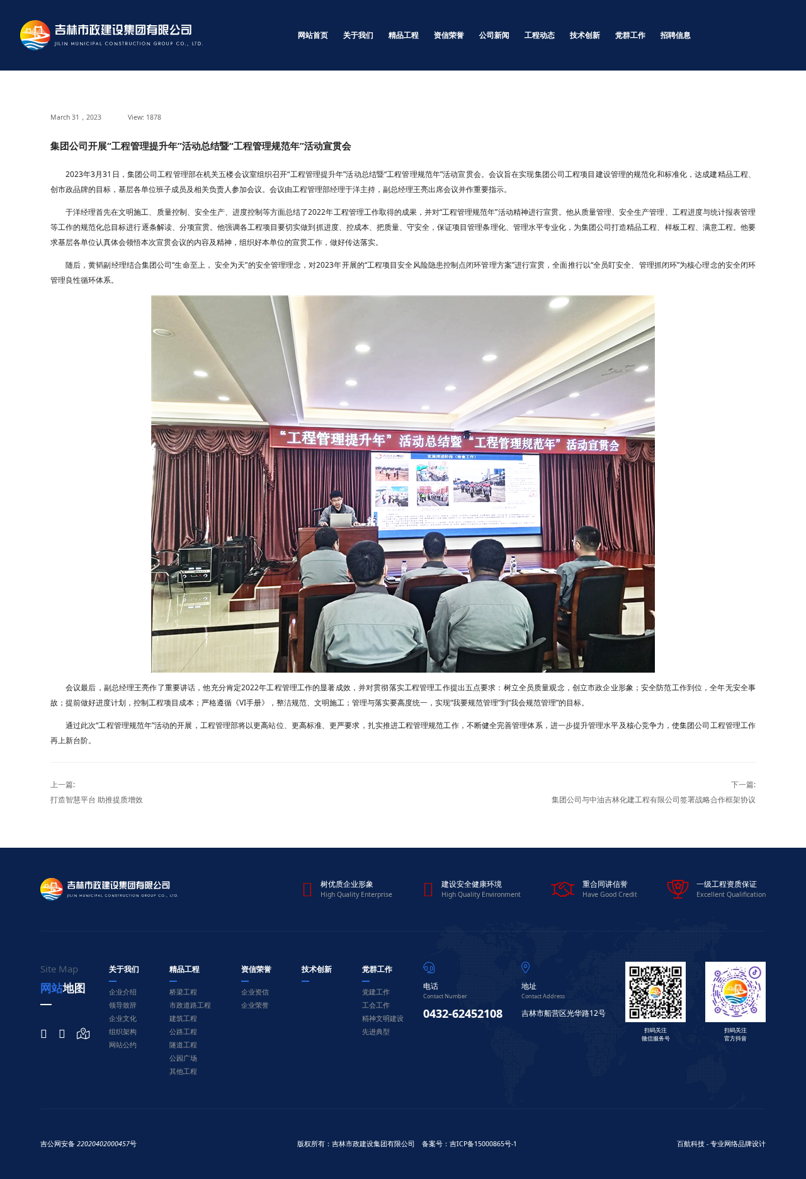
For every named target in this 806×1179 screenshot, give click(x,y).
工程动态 (540, 35)
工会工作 (376, 1005)
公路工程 (183, 1031)
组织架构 (123, 1031)
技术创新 (585, 35)
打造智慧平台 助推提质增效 (96, 799)
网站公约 (123, 1044)
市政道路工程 (190, 1005)
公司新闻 (494, 35)
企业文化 (123, 1018)
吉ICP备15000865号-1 (483, 1143)
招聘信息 (676, 35)
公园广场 (183, 1058)
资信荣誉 (449, 35)
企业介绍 (123, 992)
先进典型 (376, 1031)
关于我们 (358, 35)
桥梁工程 (183, 992)
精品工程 (404, 35)
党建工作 (376, 992)
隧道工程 (183, 1044)
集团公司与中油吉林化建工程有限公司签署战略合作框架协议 (654, 799)
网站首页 (313, 35)
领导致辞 (123, 1005)
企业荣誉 (255, 1005)
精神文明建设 (383, 1018)
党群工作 (630, 35)
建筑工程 (183, 1018)
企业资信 (255, 992)
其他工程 (183, 1071)
